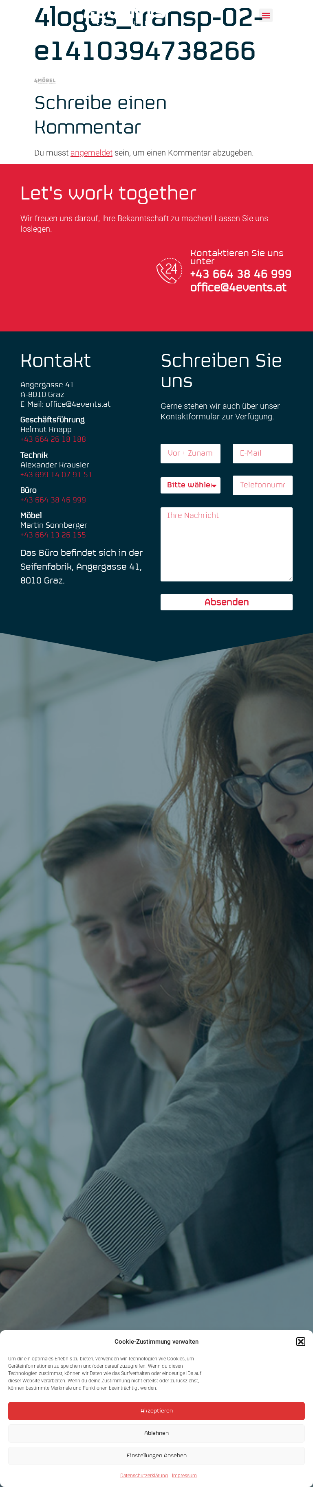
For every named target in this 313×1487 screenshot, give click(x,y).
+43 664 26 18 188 (53, 439)
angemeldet (91, 153)
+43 (201, 274)
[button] (301, 1342)
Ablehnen (156, 1433)
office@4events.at (238, 288)
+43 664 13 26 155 (53, 535)
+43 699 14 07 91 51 (56, 475)
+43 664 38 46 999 (53, 500)
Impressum (184, 1475)
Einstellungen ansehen (157, 1456)
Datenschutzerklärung (144, 1475)
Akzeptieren (157, 1411)
